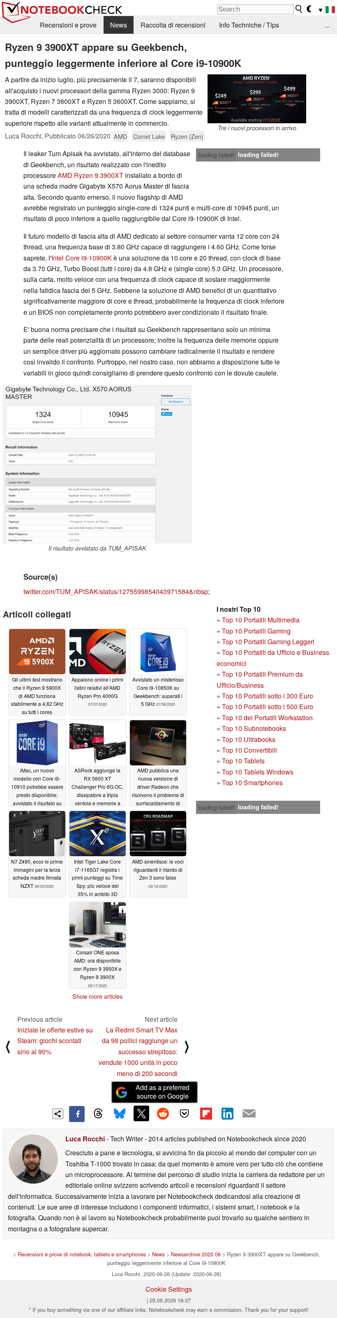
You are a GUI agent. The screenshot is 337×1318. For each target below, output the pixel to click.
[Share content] (57, 1114)
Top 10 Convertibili (249, 750)
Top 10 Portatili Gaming (256, 631)
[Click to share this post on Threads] (98, 1114)
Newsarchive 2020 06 (196, 1254)
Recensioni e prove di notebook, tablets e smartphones (82, 1254)
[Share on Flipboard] (206, 1113)
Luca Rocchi (85, 1138)
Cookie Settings (168, 1289)
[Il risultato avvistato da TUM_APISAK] (97, 464)
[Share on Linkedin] (227, 1113)
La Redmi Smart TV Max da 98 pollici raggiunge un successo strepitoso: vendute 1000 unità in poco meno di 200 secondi (138, 1051)
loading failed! (216, 155)
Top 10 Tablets (243, 760)
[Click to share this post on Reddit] (163, 1113)
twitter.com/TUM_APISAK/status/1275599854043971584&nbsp (115, 591)
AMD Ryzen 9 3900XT (90, 175)
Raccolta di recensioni (173, 25)
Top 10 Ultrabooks (248, 739)
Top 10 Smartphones (252, 782)
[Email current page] (249, 1114)
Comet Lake (149, 136)
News (118, 25)
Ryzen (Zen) (187, 136)
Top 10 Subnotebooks (254, 728)
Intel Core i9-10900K (81, 258)
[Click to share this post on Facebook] (77, 1114)
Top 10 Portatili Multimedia (261, 619)
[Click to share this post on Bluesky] (119, 1114)
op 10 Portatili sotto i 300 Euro (269, 695)
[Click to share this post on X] (141, 1113)
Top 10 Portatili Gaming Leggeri (268, 641)
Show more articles (97, 996)
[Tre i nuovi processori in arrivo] (257, 98)
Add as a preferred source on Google (162, 1092)
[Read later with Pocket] (184, 1113)
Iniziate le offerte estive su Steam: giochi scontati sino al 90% (55, 1040)
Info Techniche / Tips (249, 25)
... (327, 25)
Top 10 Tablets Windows (257, 772)
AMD (120, 136)
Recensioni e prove (68, 25)
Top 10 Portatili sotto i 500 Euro (267, 706)
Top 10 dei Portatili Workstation (267, 717)
